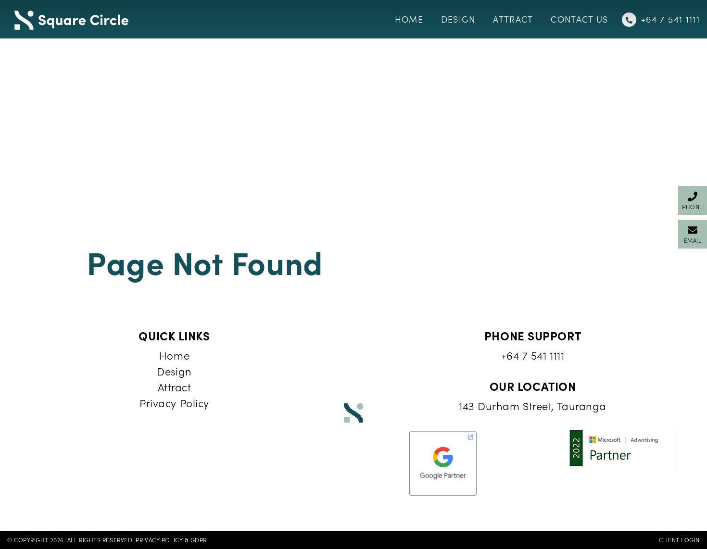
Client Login (679, 540)
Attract (174, 387)
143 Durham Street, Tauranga (532, 405)
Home (174, 355)
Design (174, 371)
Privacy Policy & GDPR (171, 540)
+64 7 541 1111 (533, 355)
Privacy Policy (174, 403)
